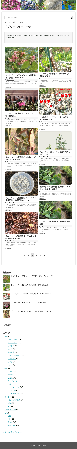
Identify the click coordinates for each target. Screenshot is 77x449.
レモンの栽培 (12, 339)
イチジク (11, 346)
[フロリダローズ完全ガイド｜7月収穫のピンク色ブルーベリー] (21, 60)
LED (9, 403)
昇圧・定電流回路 (14, 400)
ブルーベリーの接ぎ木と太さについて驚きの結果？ (29, 302)
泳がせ (10, 375)
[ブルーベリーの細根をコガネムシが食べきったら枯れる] (21, 223)
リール (13, 390)
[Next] (49, 255)
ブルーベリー (10, 80)
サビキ (10, 378)
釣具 (9, 384)
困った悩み (12, 425)
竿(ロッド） (15, 387)
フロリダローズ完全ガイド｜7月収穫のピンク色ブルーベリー (33, 276)
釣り (6, 369)
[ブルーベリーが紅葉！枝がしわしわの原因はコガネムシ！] (21, 141)
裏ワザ (10, 422)
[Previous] (28, 255)
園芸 (6, 337)
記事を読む (9, 87)
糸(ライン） (15, 394)
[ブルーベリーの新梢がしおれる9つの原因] (55, 210)
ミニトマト (12, 359)
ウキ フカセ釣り (13, 381)
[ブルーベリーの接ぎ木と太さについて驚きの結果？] (21, 100)
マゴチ (10, 371)
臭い (9, 416)
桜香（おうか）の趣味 (37, 3)
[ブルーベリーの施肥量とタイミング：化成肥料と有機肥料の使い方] (21, 183)
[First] (24, 255)
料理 (9, 419)
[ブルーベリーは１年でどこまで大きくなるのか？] (55, 140)
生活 (6, 413)
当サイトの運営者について (12, 432)
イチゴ (10, 362)
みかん (10, 365)
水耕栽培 (11, 352)
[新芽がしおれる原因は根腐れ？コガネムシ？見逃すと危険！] (55, 175)
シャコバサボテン (14, 355)
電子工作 (8, 397)
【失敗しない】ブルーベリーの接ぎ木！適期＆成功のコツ (32, 294)
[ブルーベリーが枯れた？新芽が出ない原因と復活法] (55, 59)
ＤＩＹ (7, 406)
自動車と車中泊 (10, 410)
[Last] (53, 255)
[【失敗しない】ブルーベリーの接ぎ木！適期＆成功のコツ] (55, 101)
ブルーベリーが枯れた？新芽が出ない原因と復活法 (29, 285)
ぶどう (10, 349)
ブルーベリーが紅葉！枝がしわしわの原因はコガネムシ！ (32, 311)
